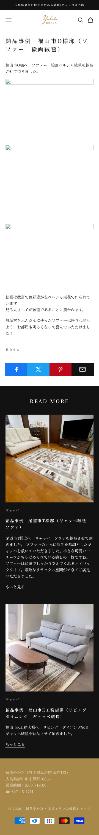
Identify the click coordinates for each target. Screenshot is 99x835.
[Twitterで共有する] (38, 369)
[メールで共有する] (83, 369)
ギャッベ (13, 510)
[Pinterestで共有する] (61, 369)
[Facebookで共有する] (16, 369)
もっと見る (15, 586)
